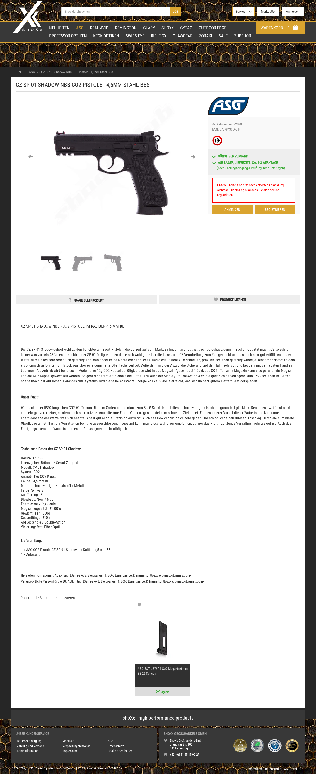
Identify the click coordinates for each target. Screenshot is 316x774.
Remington (126, 28)
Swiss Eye (135, 36)
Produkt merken (233, 300)
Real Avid (99, 28)
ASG (80, 28)
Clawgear (182, 36)
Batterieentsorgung (29, 741)
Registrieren (275, 210)
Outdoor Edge (212, 28)
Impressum (69, 751)
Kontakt (298, 769)
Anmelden (232, 210)
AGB (110, 741)
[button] (30, 156)
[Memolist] (139, 605)
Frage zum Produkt (89, 300)
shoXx (167, 28)
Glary (149, 28)
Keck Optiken (106, 36)
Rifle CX (158, 36)
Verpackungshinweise (76, 746)
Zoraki (205, 36)
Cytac (186, 28)
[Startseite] (20, 72)
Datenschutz (116, 746)
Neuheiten (59, 28)
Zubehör (242, 36)
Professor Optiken (68, 36)
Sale (223, 36)
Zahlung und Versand (30, 746)
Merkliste (68, 741)
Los (175, 11)
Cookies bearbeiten (120, 751)
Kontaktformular (27, 751)
